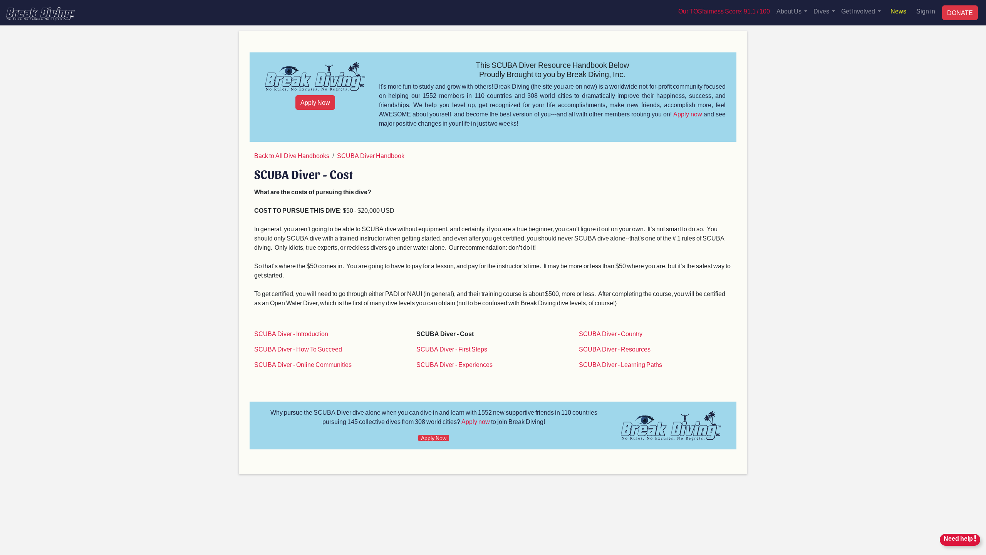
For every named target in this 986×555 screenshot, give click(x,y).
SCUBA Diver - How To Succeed (298, 349)
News (898, 11)
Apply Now (315, 102)
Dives (821, 11)
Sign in (925, 11)
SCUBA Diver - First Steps (451, 349)
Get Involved (858, 11)
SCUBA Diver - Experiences (454, 364)
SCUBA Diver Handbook (370, 155)
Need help (959, 538)
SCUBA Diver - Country (610, 333)
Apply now (687, 114)
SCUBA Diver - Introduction (291, 333)
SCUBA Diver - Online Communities (303, 364)
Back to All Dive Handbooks (291, 155)
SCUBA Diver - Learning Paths (620, 364)
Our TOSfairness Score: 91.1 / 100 (724, 11)
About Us (789, 11)
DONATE (960, 12)
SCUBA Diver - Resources (615, 349)
